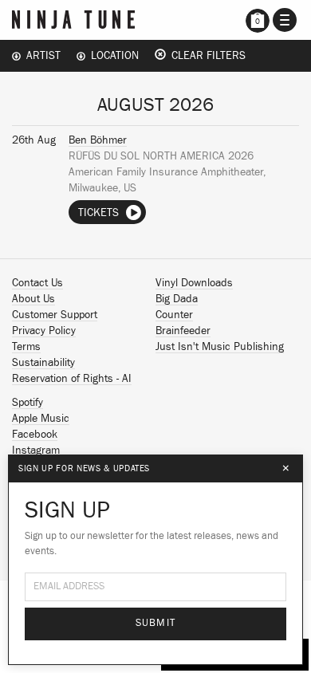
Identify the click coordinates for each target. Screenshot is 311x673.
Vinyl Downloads (194, 283)
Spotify (27, 402)
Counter (174, 315)
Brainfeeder (183, 330)
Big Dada (177, 299)
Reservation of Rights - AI (72, 378)
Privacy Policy (44, 330)
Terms (26, 346)
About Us (33, 299)
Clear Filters (206, 55)
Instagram (36, 450)
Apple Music (40, 418)
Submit (156, 623)
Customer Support (54, 315)
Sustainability (43, 362)
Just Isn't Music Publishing (220, 346)
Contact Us (37, 283)
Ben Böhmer (98, 140)
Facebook (34, 434)
